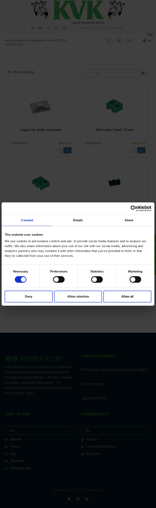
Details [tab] (78, 220)
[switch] (59, 279)
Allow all (127, 296)
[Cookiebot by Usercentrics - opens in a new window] (133, 208)
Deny (28, 296)
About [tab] (129, 220)
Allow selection (78, 296)
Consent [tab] (27, 220)
